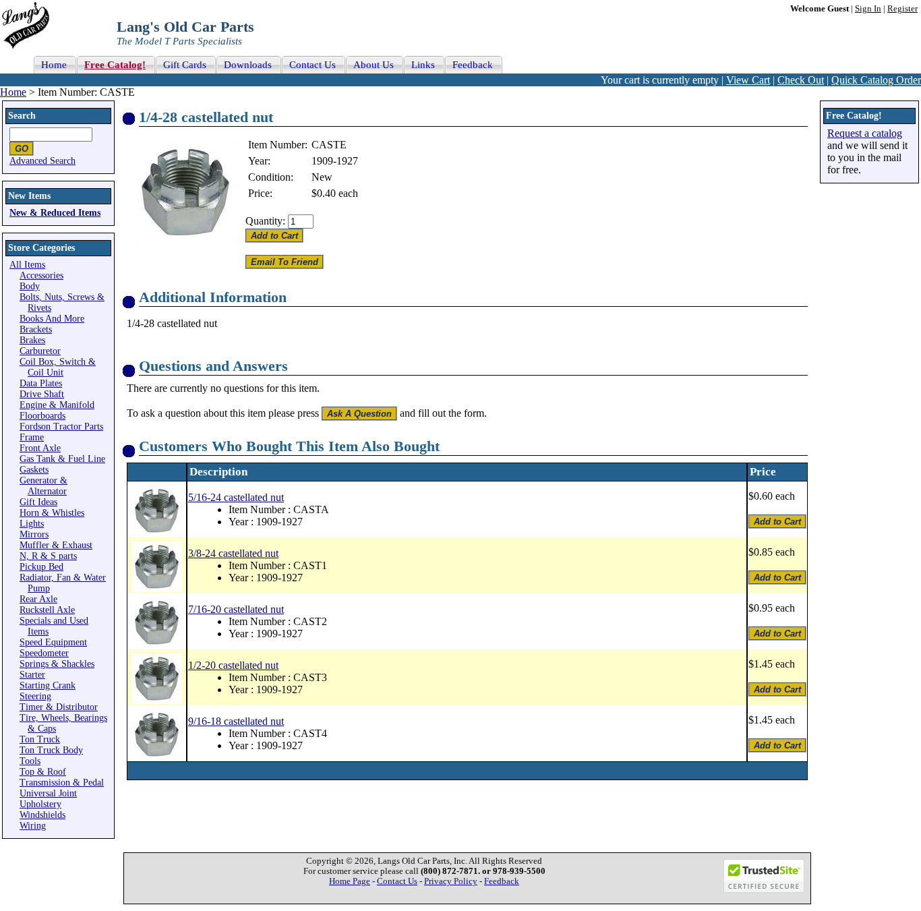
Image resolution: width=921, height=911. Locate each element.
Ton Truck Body (51, 750)
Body (30, 286)
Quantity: (265, 221)
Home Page (349, 881)
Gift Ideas (38, 502)
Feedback (501, 881)
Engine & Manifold (57, 405)
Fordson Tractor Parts (61, 426)
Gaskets (34, 470)
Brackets (36, 329)
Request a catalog (864, 133)
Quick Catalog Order (876, 80)
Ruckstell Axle (47, 610)
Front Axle (40, 448)
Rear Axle (38, 599)
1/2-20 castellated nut (233, 665)
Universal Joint (48, 793)
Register (902, 8)
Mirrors (34, 534)
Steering (35, 696)
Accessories (41, 275)
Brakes (32, 340)
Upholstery (40, 804)
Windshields (42, 815)
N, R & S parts (48, 556)
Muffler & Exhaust (56, 545)
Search (22, 116)
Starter (32, 675)
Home (13, 92)
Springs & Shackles (57, 664)
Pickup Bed (41, 567)
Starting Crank (48, 685)
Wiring (33, 826)
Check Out (800, 80)
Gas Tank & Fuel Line (62, 459)
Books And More (52, 319)
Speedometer (44, 653)
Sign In (868, 8)
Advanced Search (42, 161)
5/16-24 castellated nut (236, 497)
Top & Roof (43, 772)
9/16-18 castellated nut (236, 721)
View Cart (748, 80)
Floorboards (42, 416)
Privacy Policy (450, 881)
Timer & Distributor (59, 707)
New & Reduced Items (54, 213)
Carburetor (40, 351)
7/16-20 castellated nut (236, 609)
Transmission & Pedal (62, 782)
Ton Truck (40, 739)
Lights (32, 524)
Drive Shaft (42, 394)
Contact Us (397, 881)
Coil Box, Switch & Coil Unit (58, 367)
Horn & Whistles (52, 513)
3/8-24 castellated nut (233, 553)
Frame (32, 437)
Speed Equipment (53, 642)
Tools (30, 761)
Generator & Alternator (43, 485)
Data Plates (41, 383)
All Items (27, 265)
